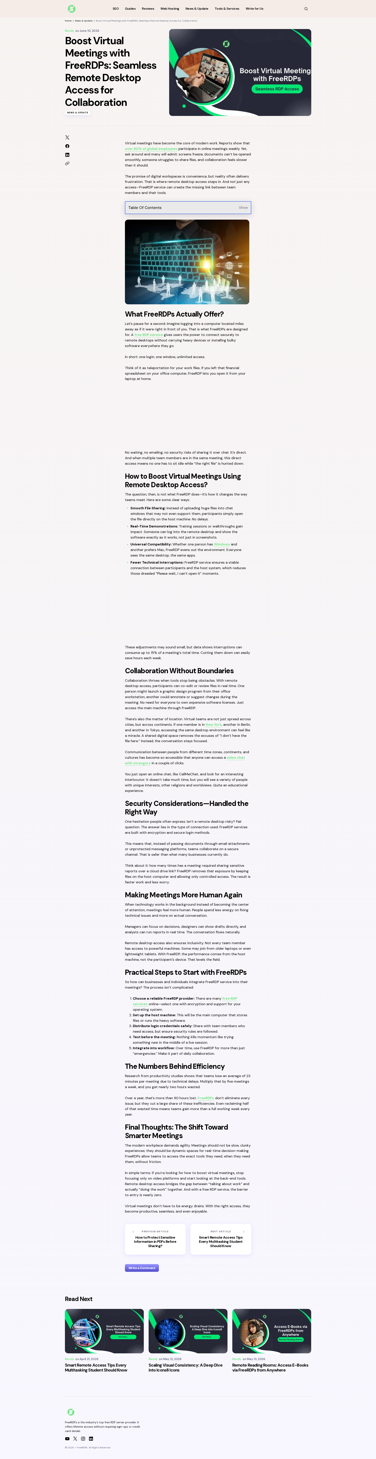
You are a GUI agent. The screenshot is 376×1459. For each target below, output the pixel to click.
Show (243, 207)
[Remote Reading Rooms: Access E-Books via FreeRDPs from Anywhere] (271, 1331)
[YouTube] (67, 1439)
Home (68, 20)
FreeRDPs (206, 1098)
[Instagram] (83, 1439)
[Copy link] (67, 163)
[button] (306, 8)
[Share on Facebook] (67, 146)
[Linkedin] (91, 1439)
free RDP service (148, 334)
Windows (222, 544)
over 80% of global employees (151, 148)
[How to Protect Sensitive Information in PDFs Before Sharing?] (155, 1239)
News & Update (83, 20)
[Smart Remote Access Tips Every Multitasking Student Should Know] (220, 1239)
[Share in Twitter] (67, 137)
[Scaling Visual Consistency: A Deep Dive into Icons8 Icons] (188, 1331)
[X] (75, 1439)
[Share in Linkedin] (67, 154)
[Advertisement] (188, 415)
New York (214, 724)
